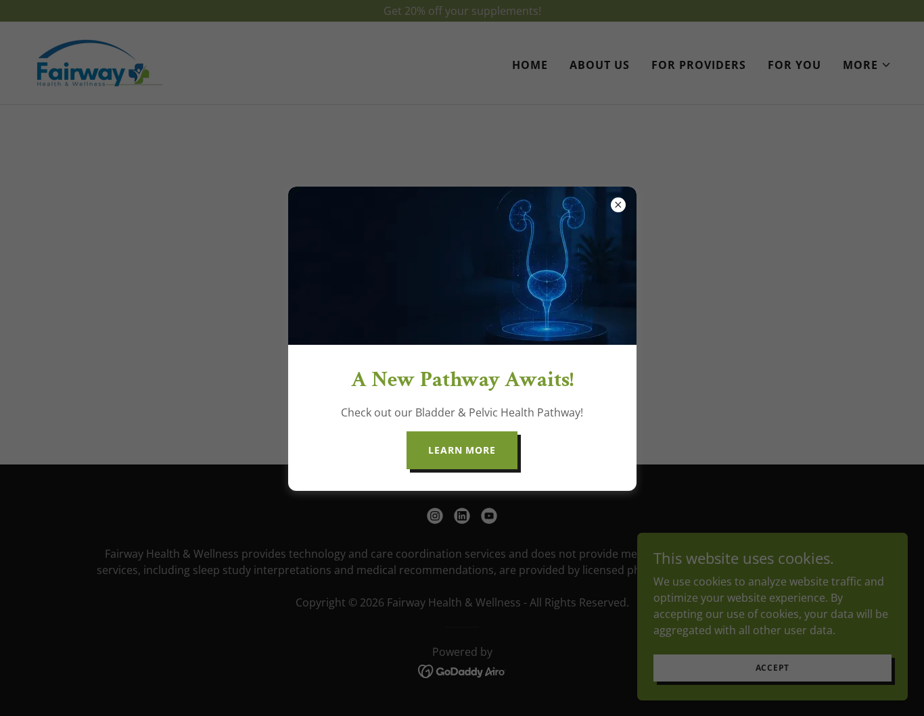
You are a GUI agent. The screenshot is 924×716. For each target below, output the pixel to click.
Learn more (462, 450)
